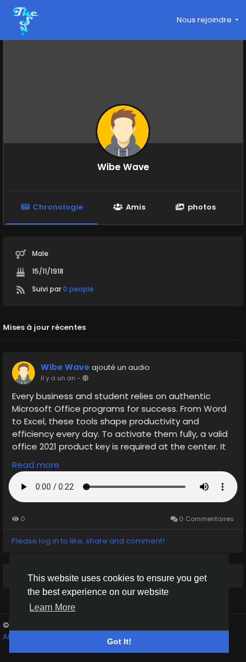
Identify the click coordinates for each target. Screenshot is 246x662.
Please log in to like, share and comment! (88, 540)
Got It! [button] (119, 641)
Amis (135, 207)
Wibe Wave (123, 167)
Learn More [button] (52, 607)
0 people (78, 289)
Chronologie (58, 207)
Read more (35, 465)
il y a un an (58, 378)
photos (202, 207)
